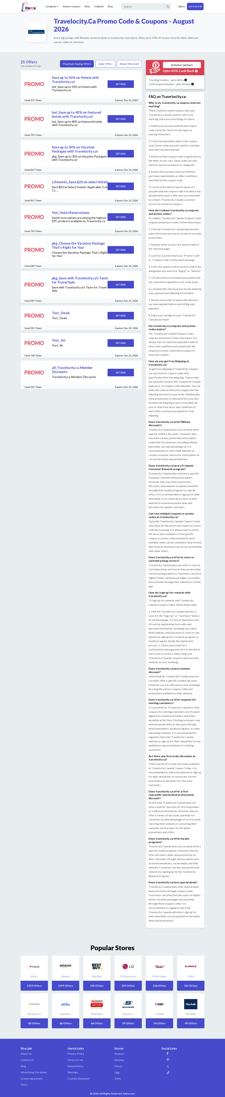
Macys (118, 1066)
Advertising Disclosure (34, 1072)
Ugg (116, 1072)
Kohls (117, 1078)
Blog (110, 6)
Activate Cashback (182, 64)
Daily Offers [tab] (105, 63)
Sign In (181, 6)
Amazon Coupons (71, 6)
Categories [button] (51, 6)
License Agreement (32, 1078)
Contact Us (27, 1059)
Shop (87, 6)
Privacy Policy (76, 1053)
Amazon (119, 1053)
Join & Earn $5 (195, 6)
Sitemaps (73, 1072)
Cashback (99, 6)
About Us (26, 1053)
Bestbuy (119, 1059)
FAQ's (24, 1084)
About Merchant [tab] (129, 63)
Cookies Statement (79, 1078)
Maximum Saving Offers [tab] (77, 63)
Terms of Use (75, 1059)
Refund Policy (76, 1066)
